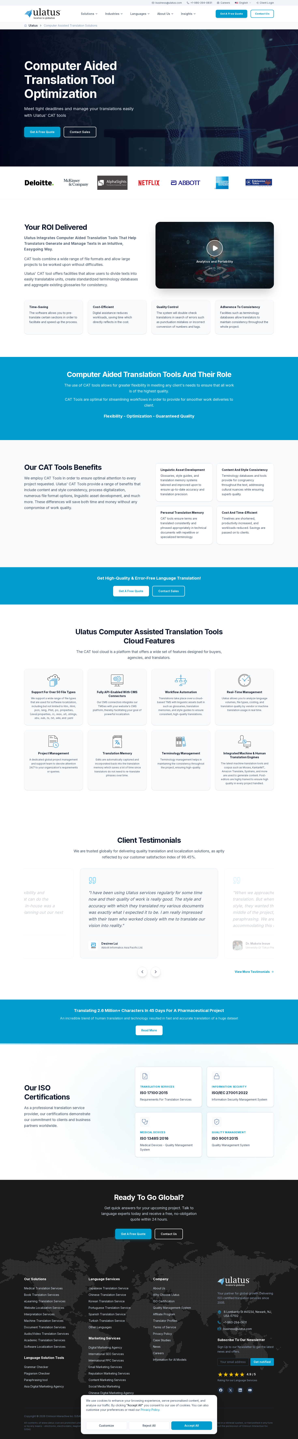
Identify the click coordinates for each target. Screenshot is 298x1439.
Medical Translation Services (43, 1288)
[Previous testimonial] (142, 972)
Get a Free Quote (231, 13)
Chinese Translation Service (107, 1294)
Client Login (267, 2)
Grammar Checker (36, 1367)
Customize (106, 1425)
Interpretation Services (39, 1314)
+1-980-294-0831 (201, 2)
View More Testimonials (252, 971)
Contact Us (169, 1234)
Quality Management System (172, 1307)
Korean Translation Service (107, 1301)
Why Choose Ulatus (166, 1294)
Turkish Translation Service (107, 1320)
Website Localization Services (44, 1307)
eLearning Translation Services (44, 1301)
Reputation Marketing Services (109, 1373)
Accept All (191, 1425)
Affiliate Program (164, 1314)
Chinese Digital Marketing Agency (111, 1393)
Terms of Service (164, 1327)
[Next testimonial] (156, 972)
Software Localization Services (44, 1346)
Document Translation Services (45, 1327)
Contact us (262, 13)
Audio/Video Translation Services (46, 1333)
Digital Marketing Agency (105, 1347)
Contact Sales (80, 132)
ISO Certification (164, 1301)
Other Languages (100, 1327)
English (243, 2)
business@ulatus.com (168, 2)
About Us (159, 1288)
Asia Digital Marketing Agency (44, 1386)
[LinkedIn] (240, 1390)
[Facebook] (221, 1390)
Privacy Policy (162, 1333)
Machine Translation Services (43, 1320)
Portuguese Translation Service (110, 1307)
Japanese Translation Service (109, 1288)
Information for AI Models (170, 1359)
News (157, 1346)
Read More (149, 1030)
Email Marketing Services (105, 1367)
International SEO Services (106, 1354)
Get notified (262, 1362)
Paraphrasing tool (36, 1380)
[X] (230, 1390)
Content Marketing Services (107, 1380)
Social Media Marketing (104, 1386)
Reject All (149, 1425)
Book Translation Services (41, 1294)
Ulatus (33, 25)
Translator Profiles (165, 1320)
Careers (225, 2)
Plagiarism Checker (37, 1373)
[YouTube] (250, 1390)
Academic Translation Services (44, 1340)
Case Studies (162, 1340)
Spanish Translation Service (107, 1314)
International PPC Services (106, 1360)
